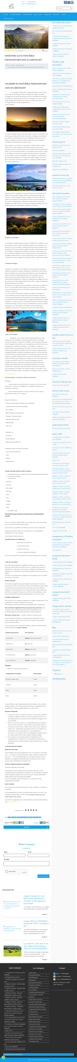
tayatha (47, 1059)
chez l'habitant (33, 990)
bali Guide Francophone (35, 982)
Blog (12, 65)
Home (7, 65)
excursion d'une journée (35, 1002)
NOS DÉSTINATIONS (15, 14)
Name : (6, 852)
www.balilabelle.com (10, 374)
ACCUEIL (5, 14)
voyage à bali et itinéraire (35, 1039)
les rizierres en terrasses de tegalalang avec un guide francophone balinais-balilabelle (14, 1026)
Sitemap (6, 1054)
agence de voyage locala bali (36, 1006)
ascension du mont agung (36, 1031)
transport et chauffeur (35, 985)
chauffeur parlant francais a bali (37, 1004)
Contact (63, 14)
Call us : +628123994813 (28, 1)
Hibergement (47, 14)
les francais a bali (33, 1014)
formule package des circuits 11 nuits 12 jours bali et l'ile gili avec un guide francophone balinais (14, 1019)
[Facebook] (65, 3)
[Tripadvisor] (68, 3)
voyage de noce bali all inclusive (37, 1026)
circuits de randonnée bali (36, 1036)
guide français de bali (34, 1019)
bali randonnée (20, 65)
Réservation (56, 14)
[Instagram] (71, 3)
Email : (30, 852)
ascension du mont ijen (35, 1034)
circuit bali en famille (34, 1024)
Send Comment (43, 876)
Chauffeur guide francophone (37, 992)
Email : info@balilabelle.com (29, 3)
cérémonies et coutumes (35, 999)
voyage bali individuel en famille (37, 1009)
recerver (26, 827)
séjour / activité (38, 14)
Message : (7, 859)
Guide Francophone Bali (15, 1054)
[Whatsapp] (44, 823)
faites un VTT (8, 1030)
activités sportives (33, 987)
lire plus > (44, 914)
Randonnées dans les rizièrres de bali (15, 1049)
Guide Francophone (8, 18)
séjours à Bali (32, 972)
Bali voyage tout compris (35, 1016)
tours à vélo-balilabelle (11, 1046)
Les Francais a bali (34, 1041)
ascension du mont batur (35, 1029)
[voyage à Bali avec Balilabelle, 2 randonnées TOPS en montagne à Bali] (12, 929)
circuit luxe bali (33, 1011)
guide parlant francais (34, 1021)
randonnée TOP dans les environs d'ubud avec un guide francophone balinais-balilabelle (13, 1013)
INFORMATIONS (27, 14)
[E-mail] (47, 823)
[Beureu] (41, 823)
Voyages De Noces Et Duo (12, 977)
